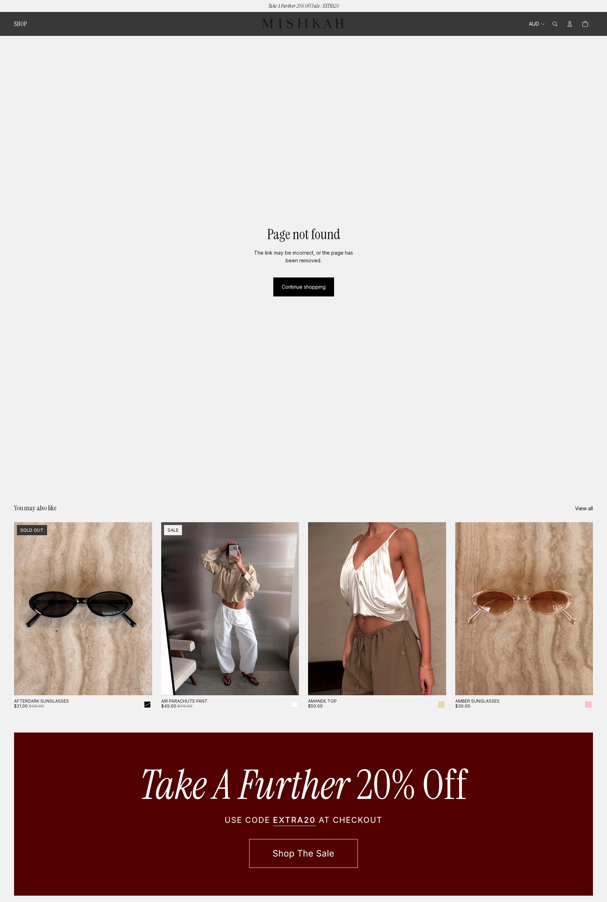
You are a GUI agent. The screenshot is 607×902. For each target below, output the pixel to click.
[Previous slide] (24, 608)
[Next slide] (141, 608)
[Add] (582, 684)
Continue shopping (304, 287)
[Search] (555, 24)
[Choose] (288, 684)
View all (584, 508)
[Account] (569, 24)
